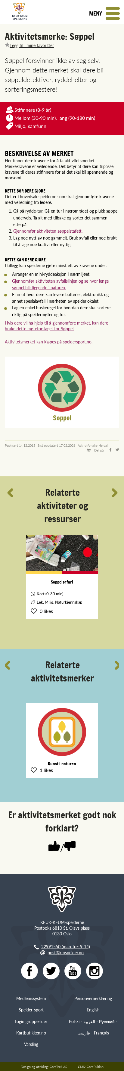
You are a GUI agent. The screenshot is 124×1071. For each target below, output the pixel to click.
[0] (70, 847)
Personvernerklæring (93, 998)
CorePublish (95, 1066)
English (93, 1010)
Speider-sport (31, 1010)
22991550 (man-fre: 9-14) (65, 946)
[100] (54, 847)
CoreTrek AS (58, 1066)
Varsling (31, 1044)
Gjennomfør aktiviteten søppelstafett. (47, 231)
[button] (104, 13)
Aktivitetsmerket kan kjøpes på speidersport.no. (48, 342)
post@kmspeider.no (66, 952)
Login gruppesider (31, 1021)
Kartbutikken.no (31, 1033)
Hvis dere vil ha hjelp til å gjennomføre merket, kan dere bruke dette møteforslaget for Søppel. (56, 325)
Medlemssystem (31, 998)
